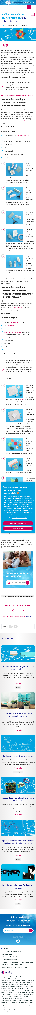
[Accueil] (8, 2)
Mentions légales (7, 954)
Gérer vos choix (22, 967)
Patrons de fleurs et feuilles (12, 332)
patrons (22, 399)
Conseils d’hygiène (18, 772)
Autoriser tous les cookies (18, 523)
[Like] (13, 610)
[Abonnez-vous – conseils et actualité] (29, 7)
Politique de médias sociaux (10, 962)
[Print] (5, 45)
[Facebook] (11, 626)
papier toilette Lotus (25, 121)
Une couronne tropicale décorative (24, 95)
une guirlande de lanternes (8, 95)
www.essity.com (6, 1012)
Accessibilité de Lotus (9, 967)
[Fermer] (32, 484)
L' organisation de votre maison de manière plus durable (20, 596)
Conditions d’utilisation (9, 959)
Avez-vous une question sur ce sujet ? (14, 616)
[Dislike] (22, 610)
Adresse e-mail (8, 930)
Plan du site (5, 965)
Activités (4, 596)
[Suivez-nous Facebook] (18, 941)
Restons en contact (18, 917)
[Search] (33, 3)
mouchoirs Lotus (19, 307)
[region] (18, 507)
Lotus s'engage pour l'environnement (18, 921)
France (6, 948)
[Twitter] (16, 626)
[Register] (31, 930)
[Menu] (2, 2)
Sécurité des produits (17, 965)
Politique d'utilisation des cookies (12, 957)
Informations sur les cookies (19, 518)
